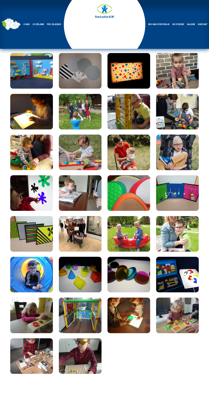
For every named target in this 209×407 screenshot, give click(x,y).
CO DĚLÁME (38, 24)
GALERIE (191, 24)
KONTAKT (203, 24)
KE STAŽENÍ (178, 24)
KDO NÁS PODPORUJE (159, 24)
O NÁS (26, 24)
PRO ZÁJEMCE (54, 24)
